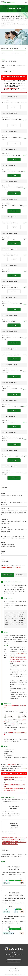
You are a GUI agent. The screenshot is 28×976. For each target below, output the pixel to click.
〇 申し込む (14, 159)
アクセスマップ (14, 956)
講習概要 (16, 48)
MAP (24, 103)
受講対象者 (16, 53)
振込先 (5, 645)
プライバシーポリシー (14, 968)
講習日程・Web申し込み (6, 48)
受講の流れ (3, 53)
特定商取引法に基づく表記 (14, 970)
